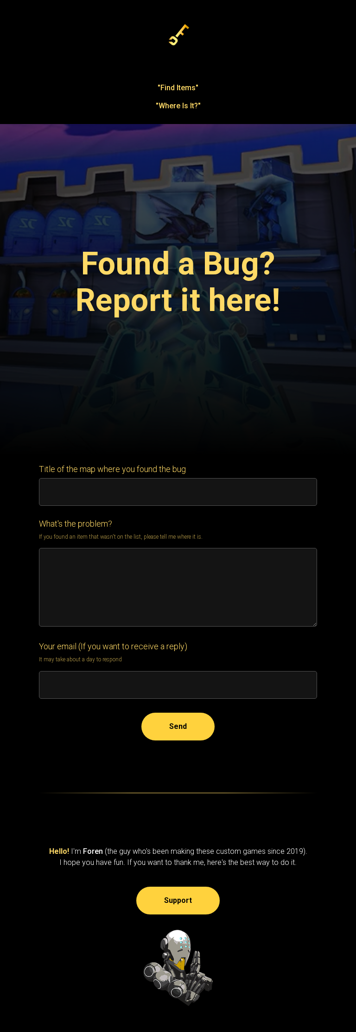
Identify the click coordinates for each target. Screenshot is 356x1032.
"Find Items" (178, 87)
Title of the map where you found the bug (112, 859)
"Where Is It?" (178, 105)
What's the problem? (75, 914)
